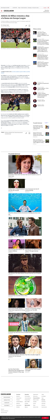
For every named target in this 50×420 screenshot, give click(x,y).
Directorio (2, 409)
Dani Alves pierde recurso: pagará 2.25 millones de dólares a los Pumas (43, 34)
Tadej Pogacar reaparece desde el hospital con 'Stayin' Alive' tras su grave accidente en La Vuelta (43, 49)
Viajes (43, 394)
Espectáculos (18, 405)
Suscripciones (44, 407)
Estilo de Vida (35, 407)
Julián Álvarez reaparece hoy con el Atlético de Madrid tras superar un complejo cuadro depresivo (43, 64)
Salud (34, 405)
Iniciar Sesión (7, 397)
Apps (43, 398)
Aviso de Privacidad (4, 412)
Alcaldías (34, 401)
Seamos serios (40, 105)
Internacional (18, 398)
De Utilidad (44, 396)
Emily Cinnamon (24, 7)
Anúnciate (45, 7)
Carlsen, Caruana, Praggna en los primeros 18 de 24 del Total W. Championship (43, 95)
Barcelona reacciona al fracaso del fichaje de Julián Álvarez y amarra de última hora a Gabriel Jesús (43, 57)
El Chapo (26, 403)
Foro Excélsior (27, 396)
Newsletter (7, 400)
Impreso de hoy (46, 11)
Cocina (34, 403)
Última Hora (47, 10)
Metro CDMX (27, 401)
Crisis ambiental (28, 398)
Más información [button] (12, 418)
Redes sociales (36, 399)
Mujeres (26, 407)
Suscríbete (6, 405)
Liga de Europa (8, 133)
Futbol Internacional (18, 132)
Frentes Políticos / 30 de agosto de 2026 (42, 89)
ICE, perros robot (35, 7)
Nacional (18, 396)
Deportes (18, 403)
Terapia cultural (41, 100)
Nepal (19, 7)
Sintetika (18, 407)
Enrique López (6, 25)
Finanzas (18, 399)
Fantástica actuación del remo (43, 84)
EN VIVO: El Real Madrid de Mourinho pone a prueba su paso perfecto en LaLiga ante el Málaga (43, 42)
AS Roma (7, 132)
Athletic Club (11, 132)
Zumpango (30, 7)
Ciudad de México (19, 401)
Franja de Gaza (27, 399)
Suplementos (35, 394)
